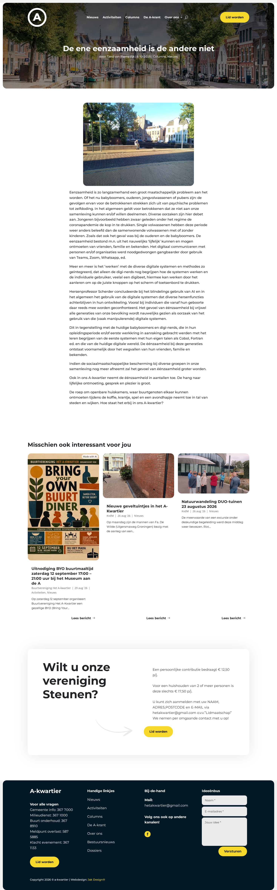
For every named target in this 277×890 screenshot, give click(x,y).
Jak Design (96, 879)
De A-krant (152, 17)
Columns (132, 17)
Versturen (232, 851)
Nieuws (93, 17)
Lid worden (235, 17)
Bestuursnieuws (101, 842)
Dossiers (94, 850)
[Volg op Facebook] (148, 834)
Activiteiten (112, 17)
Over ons (172, 17)
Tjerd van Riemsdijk (121, 56)
